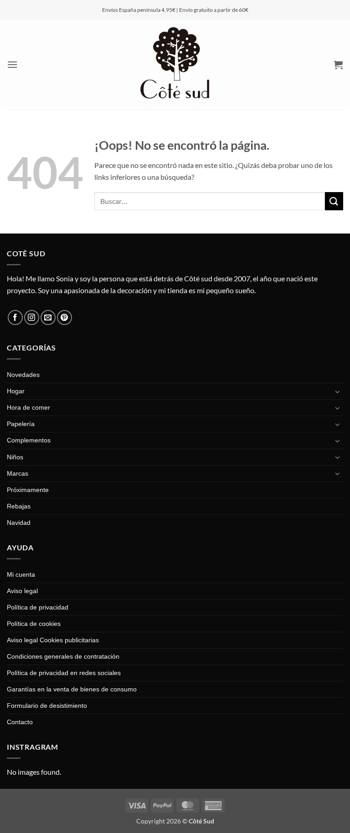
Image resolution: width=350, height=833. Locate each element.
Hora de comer (28, 407)
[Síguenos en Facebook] (15, 317)
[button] (12, 64)
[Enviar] (334, 201)
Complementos (29, 440)
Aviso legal (22, 590)
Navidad (19, 522)
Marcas (17, 473)
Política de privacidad (37, 607)
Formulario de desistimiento (47, 705)
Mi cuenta (21, 574)
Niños (15, 457)
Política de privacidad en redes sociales (64, 672)
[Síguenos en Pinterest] (64, 317)
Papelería (21, 423)
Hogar (16, 391)
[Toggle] (337, 391)
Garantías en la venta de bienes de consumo (72, 689)
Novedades (23, 374)
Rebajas (19, 506)
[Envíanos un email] (48, 317)
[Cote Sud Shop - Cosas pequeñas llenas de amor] (175, 65)
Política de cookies (34, 623)
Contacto (20, 722)
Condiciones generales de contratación (63, 656)
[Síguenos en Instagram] (31, 317)
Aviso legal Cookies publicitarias (53, 640)
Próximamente (28, 489)
